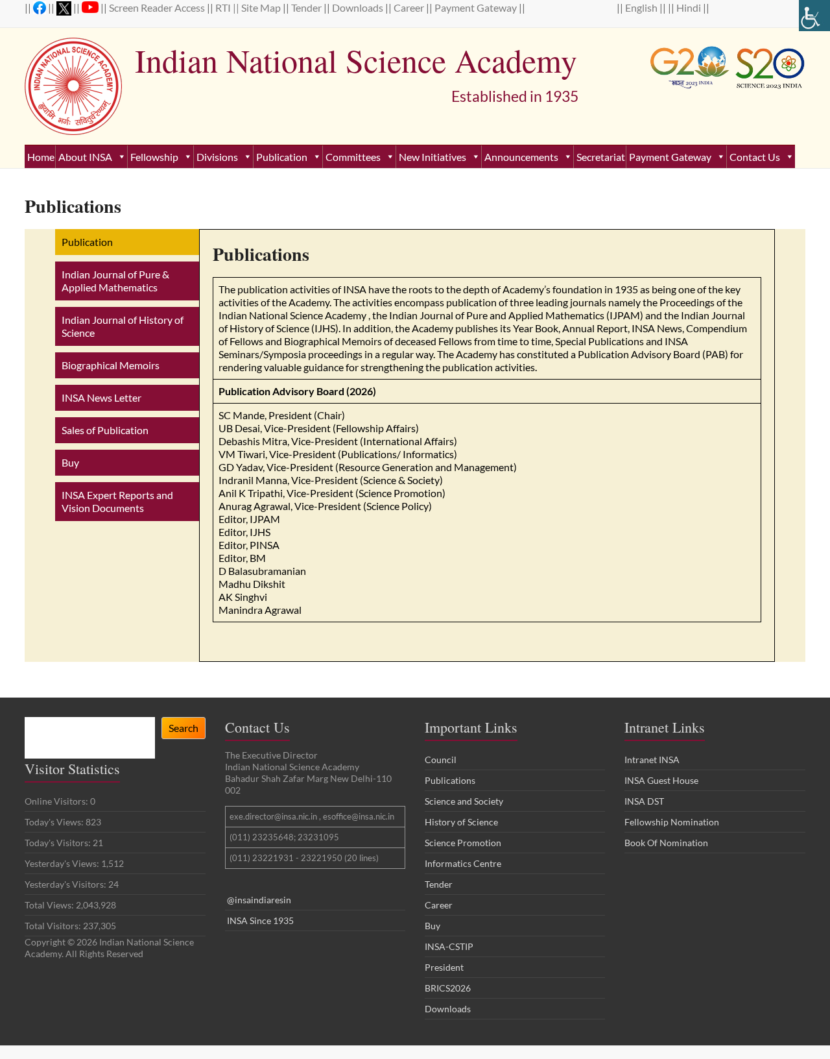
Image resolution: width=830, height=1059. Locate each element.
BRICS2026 (448, 987)
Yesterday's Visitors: (66, 884)
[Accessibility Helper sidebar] (814, 15)
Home (40, 157)
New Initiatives (432, 157)
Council (440, 759)
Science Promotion (463, 842)
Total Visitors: (54, 925)
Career (410, 7)
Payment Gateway (476, 7)
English (642, 7)
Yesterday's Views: (63, 863)
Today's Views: (55, 821)
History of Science (461, 821)
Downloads (358, 7)
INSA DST (644, 801)
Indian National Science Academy (356, 60)
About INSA (85, 157)
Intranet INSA (652, 759)
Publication (281, 157)
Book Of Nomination (666, 842)
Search (183, 728)
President (444, 967)
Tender (307, 7)
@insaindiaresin (259, 899)
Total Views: (50, 904)
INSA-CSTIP (450, 946)
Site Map (262, 7)
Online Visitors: (57, 801)
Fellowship (154, 157)
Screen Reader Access (158, 7)
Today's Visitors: (59, 842)
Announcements (521, 157)
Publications (450, 780)
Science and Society (464, 801)
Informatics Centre (463, 863)
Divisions (217, 157)
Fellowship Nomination (671, 821)
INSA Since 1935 (260, 920)
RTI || (228, 7)
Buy (432, 925)
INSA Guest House (661, 780)
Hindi (689, 7)
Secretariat (600, 157)
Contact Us (754, 157)
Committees (353, 157)
